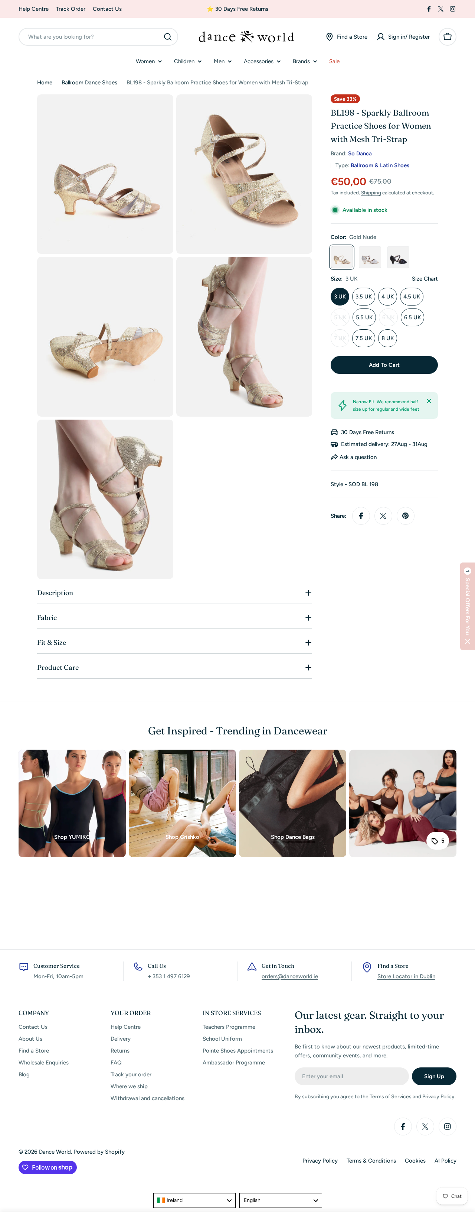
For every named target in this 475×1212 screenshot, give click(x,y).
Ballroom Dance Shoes (89, 82)
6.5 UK (412, 317)
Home (44, 82)
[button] (467, 606)
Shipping (371, 192)
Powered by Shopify (99, 1151)
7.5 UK (364, 338)
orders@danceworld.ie (290, 976)
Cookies (415, 1160)
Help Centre (34, 9)
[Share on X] (383, 516)
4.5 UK (411, 296)
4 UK (387, 296)
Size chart (425, 278)
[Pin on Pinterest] (406, 516)
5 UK (342, 320)
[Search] (167, 36)
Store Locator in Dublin (406, 976)
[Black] (398, 257)
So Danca (360, 153)
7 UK (341, 341)
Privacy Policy (320, 1160)
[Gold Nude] (342, 257)
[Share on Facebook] (361, 516)
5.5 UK (364, 317)
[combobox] (98, 37)
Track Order (70, 9)
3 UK (340, 296)
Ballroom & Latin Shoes (380, 165)
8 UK (387, 338)
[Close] (429, 401)
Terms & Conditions (371, 1160)
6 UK (390, 320)
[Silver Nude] (370, 257)
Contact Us (107, 9)
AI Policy (445, 1160)
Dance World (55, 1151)
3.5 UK (364, 296)
